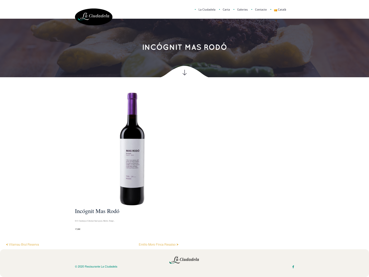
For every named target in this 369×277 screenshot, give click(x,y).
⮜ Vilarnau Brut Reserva (22, 244)
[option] (184, 161)
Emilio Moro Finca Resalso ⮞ (159, 244)
